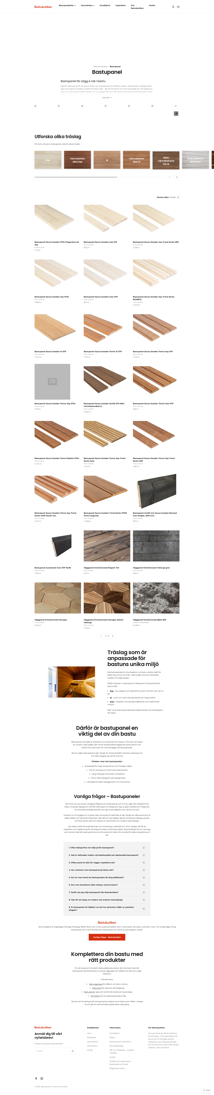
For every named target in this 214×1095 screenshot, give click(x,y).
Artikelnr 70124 (39, 247)
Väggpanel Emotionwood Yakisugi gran (151, 568)
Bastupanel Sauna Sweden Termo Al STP (103, 351)
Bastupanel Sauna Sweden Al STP (50, 351)
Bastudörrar (89, 992)
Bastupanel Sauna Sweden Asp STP (100, 242)
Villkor (112, 1037)
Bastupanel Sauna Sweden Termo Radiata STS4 (57, 458)
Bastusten (97, 988)
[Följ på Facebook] (36, 1078)
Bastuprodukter (100, 66)
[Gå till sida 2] (112, 636)
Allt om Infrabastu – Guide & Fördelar (122, 1051)
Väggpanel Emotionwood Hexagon (51, 620)
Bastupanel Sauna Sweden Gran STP (101, 297)
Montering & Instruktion (120, 1042)
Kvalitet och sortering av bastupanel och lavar (120, 1062)
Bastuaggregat (96, 984)
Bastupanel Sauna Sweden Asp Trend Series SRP (156, 242)
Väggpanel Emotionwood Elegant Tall (101, 568)
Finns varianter (89, 245)
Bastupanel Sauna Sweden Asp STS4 (52, 297)
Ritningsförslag (116, 1046)
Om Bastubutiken (137, 6)
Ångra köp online (117, 1068)
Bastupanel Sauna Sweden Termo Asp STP (153, 351)
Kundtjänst (105, 5)
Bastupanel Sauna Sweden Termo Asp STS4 (55, 404)
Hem (89, 1033)
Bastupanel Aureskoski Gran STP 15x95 (53, 568)
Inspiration (121, 5)
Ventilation (95, 996)
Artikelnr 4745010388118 (141, 622)
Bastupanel (115, 66)
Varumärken (92, 1042)
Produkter (91, 1037)
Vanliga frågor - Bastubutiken (107, 937)
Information (92, 1046)
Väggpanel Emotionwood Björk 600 (149, 620)
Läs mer (105, 97)
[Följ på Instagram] (41, 1078)
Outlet (152, 5)
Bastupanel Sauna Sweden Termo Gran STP (153, 404)
